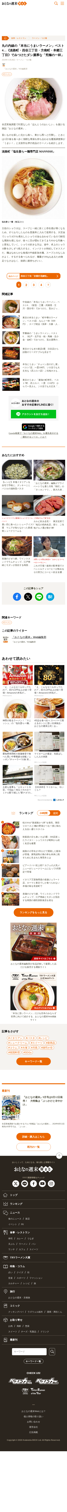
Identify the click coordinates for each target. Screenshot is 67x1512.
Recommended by (45, 800)
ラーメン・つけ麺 (39, 38)
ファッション (36, 1278)
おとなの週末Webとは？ (34, 1411)
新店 (27, 1219)
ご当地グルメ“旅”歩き (42, 518)
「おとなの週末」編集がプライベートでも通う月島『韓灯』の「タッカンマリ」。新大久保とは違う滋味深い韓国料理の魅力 (49, 486)
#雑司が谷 (47, 1047)
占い (10, 1272)
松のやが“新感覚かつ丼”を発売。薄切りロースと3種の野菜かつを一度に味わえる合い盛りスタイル (42, 826)
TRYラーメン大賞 (19, 1257)
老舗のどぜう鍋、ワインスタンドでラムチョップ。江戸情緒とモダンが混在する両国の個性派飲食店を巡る (16, 562)
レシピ (26, 1283)
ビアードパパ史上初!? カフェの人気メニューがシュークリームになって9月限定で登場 (42, 868)
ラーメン (23, 1244)
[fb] (33, 1183)
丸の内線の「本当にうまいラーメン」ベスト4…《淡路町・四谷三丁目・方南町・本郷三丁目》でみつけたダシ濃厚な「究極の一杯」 (33, 50)
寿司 (10, 1238)
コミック (14, 1305)
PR (22, 1224)
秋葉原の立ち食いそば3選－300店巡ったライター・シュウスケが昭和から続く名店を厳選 (41, 840)
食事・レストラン (18, 38)
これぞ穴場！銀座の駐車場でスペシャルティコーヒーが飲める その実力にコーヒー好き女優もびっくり (49, 569)
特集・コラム (17, 1266)
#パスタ (30, 1038)
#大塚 (24, 1047)
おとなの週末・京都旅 (19, 1297)
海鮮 (19, 1326)
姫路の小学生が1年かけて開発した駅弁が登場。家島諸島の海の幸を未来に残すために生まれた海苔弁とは (42, 854)
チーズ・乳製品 (28, 1331)
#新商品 (50, 1042)
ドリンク (44, 1331)
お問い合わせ (33, 1421)
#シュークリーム (17, 1042)
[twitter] (16, 1183)
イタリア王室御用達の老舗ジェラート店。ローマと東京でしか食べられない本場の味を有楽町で (41, 882)
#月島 (34, 1047)
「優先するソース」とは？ (33, 437)
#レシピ (43, 1038)
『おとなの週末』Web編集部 (15, 69)
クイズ (20, 1272)
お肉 (10, 1326)
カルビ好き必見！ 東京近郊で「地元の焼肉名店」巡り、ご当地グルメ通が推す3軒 (49, 524)
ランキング (15, 1203)
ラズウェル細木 (35, 1312)
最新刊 (13, 1339)
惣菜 (27, 1326)
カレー (20, 1238)
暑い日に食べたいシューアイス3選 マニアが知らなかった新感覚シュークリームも (18, 527)
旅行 (12, 1291)
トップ (13, 1195)
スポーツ (21, 1278)
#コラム (12, 1047)
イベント (12, 1224)
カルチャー (13, 1283)
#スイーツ (36, 1042)
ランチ (11, 1249)
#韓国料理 (14, 1052)
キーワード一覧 (33, 1361)
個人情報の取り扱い (33, 1416)
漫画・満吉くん (54, 1312)
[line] (25, 1183)
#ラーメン (7, 74)
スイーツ (33, 1249)
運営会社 (33, 1427)
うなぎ (30, 1238)
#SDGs (27, 1052)
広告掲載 (33, 1432)
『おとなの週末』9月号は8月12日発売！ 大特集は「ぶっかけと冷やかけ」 (43, 1101)
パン (34, 1244)
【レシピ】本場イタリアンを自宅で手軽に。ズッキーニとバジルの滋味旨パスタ (16, 485)
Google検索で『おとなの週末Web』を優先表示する (33, 433)
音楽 (10, 1278)
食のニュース (14, 1219)
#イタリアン (15, 1038)
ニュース (14, 1212)
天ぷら (11, 1244)
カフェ (22, 1249)
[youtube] (42, 1183)
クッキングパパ (16, 1312)
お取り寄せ (15, 1320)
